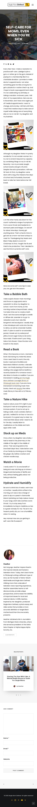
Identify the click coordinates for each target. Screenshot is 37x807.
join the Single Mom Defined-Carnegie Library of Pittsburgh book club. (16, 380)
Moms (12, 43)
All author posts (10, 634)
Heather (26, 43)
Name (6, 738)
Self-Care (17, 43)
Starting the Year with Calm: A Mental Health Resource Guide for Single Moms (18, 678)
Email (6, 749)
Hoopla (19, 388)
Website (6, 759)
